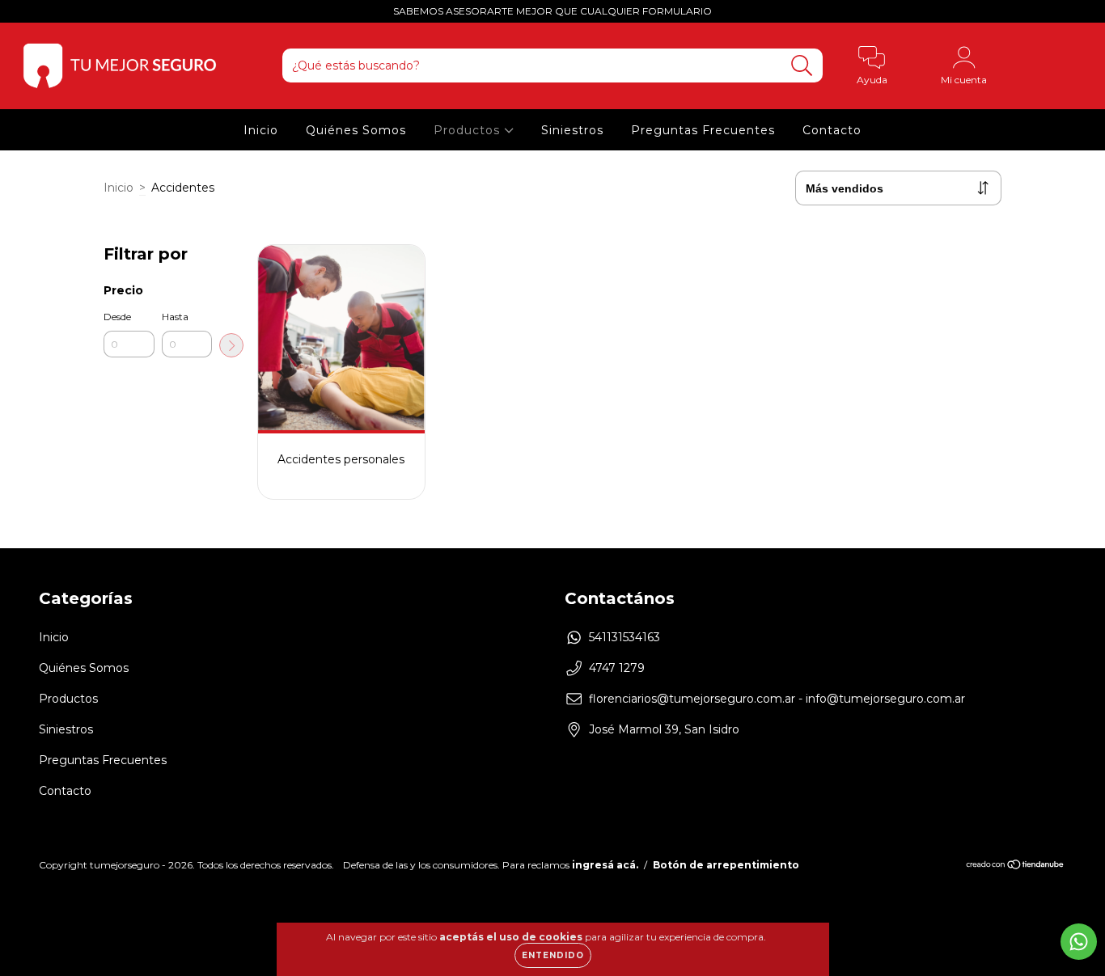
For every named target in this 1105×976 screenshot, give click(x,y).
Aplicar (231, 345)
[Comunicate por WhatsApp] (1079, 941)
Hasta (175, 317)
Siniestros (572, 130)
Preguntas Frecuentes (703, 130)
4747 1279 (617, 668)
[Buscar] (802, 66)
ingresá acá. (605, 865)
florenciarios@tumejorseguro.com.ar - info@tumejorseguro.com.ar (777, 698)
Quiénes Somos (356, 130)
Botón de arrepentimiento (726, 865)
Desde (117, 317)
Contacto (832, 130)
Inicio (260, 130)
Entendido (553, 955)
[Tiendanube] (1015, 866)
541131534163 (624, 637)
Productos (469, 130)
